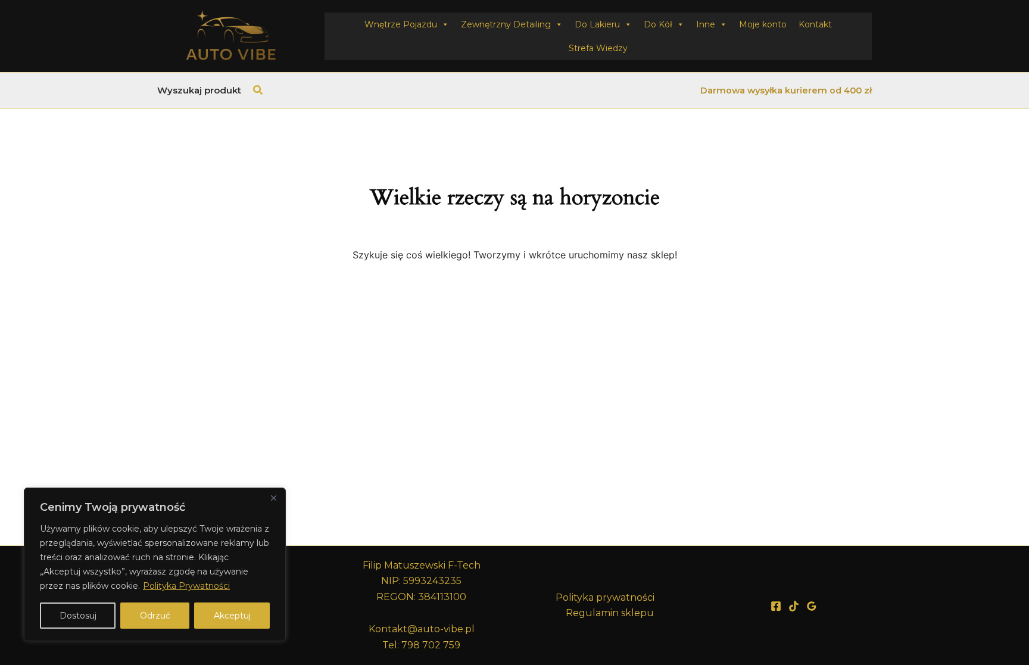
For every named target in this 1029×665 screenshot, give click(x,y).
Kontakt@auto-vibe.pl (422, 629)
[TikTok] (793, 606)
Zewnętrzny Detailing (506, 24)
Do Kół (658, 24)
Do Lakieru (597, 24)
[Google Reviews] (811, 606)
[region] (155, 564)
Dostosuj (78, 615)
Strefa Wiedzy (598, 48)
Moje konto (763, 24)
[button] (258, 90)
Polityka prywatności (605, 597)
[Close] (273, 498)
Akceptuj (232, 615)
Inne (705, 24)
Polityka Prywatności (186, 585)
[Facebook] (776, 606)
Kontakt (815, 24)
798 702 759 (430, 645)
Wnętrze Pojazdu (400, 24)
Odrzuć (155, 615)
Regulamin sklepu (610, 613)
